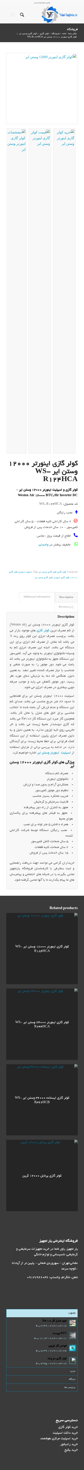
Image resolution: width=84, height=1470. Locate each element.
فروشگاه (72, 29)
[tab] (66, 597)
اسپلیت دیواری (25, 572)
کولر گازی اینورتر (61, 578)
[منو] (13, 15)
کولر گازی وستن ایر (47, 572)
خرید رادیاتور (69, 1444)
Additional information (36, 597)
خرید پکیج (71, 1450)
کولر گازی (61, 572)
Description (66, 597)
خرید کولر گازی (68, 1427)
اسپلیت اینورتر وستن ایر (54, 753)
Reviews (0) (66, 607)
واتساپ (43, 545)
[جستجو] (21, 14)
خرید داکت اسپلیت (65, 1433)
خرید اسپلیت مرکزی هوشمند (59, 1438)
